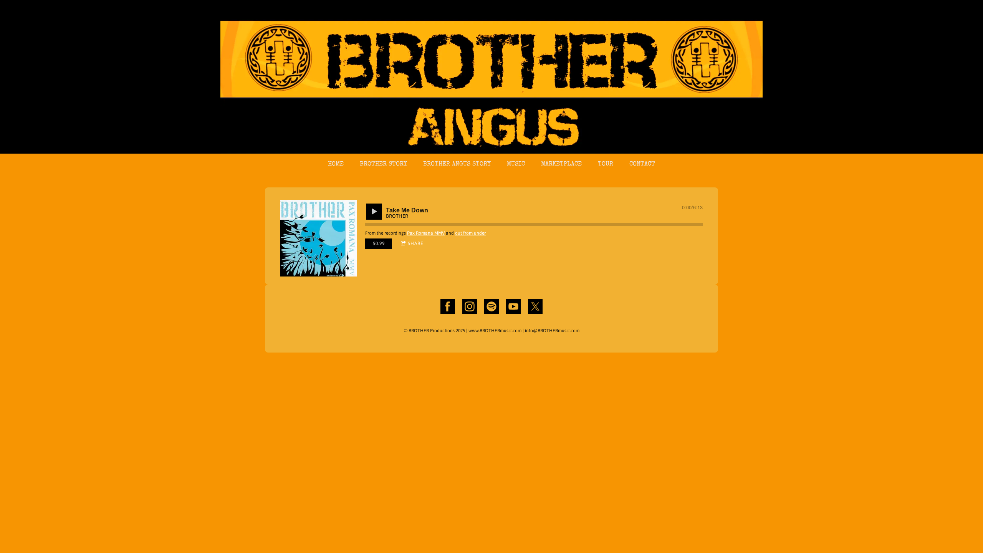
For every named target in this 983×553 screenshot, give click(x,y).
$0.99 (379, 243)
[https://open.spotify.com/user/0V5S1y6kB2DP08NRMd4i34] (491, 307)
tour (605, 164)
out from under (470, 233)
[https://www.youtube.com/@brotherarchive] (513, 307)
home (336, 164)
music (516, 164)
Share (416, 243)
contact (642, 164)
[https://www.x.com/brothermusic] (535, 307)
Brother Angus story (457, 164)
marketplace (561, 164)
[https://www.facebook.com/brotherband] (447, 307)
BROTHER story (383, 164)
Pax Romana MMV (426, 233)
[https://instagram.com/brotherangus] (469, 307)
